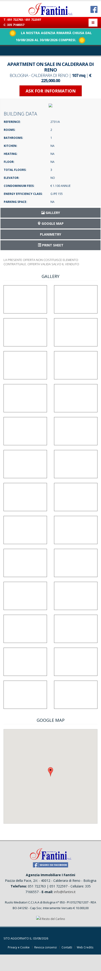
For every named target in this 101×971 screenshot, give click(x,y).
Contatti (67, 947)
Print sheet (52, 245)
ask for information (51, 91)
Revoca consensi (45, 947)
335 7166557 (15, 25)
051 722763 (15, 19)
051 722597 (33, 19)
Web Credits (85, 947)
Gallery (52, 212)
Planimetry (50, 234)
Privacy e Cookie (19, 947)
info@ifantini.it (65, 892)
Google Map (52, 223)
